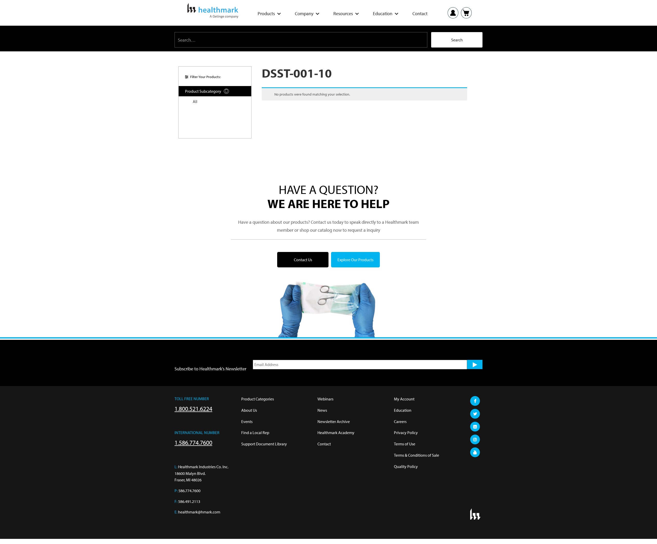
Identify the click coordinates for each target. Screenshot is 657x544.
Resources (343, 13)
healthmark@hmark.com (199, 511)
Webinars (325, 398)
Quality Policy (406, 466)
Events (247, 421)
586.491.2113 (189, 501)
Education (382, 13)
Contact (420, 13)
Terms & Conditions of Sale (416, 455)
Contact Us (303, 259)
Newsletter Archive (333, 421)
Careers (400, 421)
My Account (404, 398)
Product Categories (257, 398)
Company (304, 13)
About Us (249, 410)
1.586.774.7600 (193, 442)
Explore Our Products (355, 259)
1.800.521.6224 (193, 408)
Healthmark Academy (335, 432)
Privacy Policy (406, 432)
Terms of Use (404, 443)
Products (266, 13)
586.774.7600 (189, 490)
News (322, 410)
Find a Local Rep (255, 432)
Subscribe (474, 364)
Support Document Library (264, 443)
